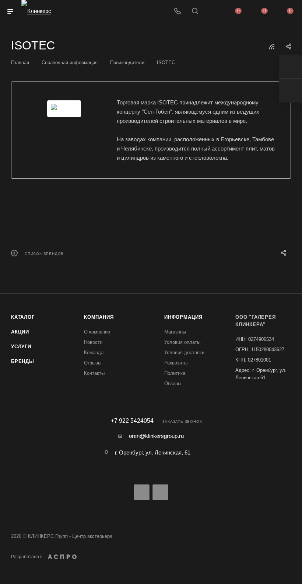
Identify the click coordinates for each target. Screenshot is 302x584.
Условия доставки (184, 352)
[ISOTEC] (64, 108)
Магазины (175, 332)
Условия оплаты (182, 342)
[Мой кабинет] (212, 11)
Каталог (23, 317)
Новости (93, 342)
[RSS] (271, 47)
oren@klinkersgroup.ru (156, 436)
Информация (183, 317)
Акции (20, 332)
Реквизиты (175, 363)
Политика (174, 373)
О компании (97, 332)
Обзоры (172, 383)
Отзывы (92, 363)
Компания (98, 317)
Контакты (94, 373)
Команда (93, 352)
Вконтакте (142, 492)
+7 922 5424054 (132, 421)
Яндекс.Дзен (160, 492)
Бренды (22, 361)
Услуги (21, 346)
